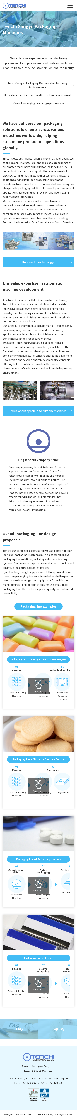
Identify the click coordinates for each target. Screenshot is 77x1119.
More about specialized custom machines (38, 411)
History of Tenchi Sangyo (38, 262)
